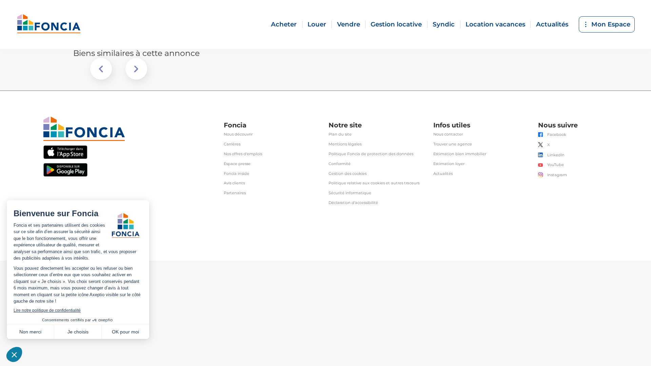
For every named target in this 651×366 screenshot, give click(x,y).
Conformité (340, 164)
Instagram (557, 175)
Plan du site (340, 134)
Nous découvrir (238, 134)
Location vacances (495, 24)
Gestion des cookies (348, 173)
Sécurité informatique (350, 193)
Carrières (232, 144)
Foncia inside (236, 173)
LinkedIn (556, 155)
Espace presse (237, 164)
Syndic (444, 24)
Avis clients (234, 183)
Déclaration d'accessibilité (353, 203)
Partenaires (235, 193)
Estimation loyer (449, 164)
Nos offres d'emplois (243, 154)
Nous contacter (448, 134)
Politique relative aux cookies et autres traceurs (374, 183)
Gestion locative (396, 24)
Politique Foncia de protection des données (371, 154)
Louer (317, 24)
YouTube (555, 165)
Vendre (348, 24)
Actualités (552, 24)
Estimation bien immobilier (459, 154)
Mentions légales (345, 144)
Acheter (284, 24)
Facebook (556, 135)
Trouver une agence (452, 144)
